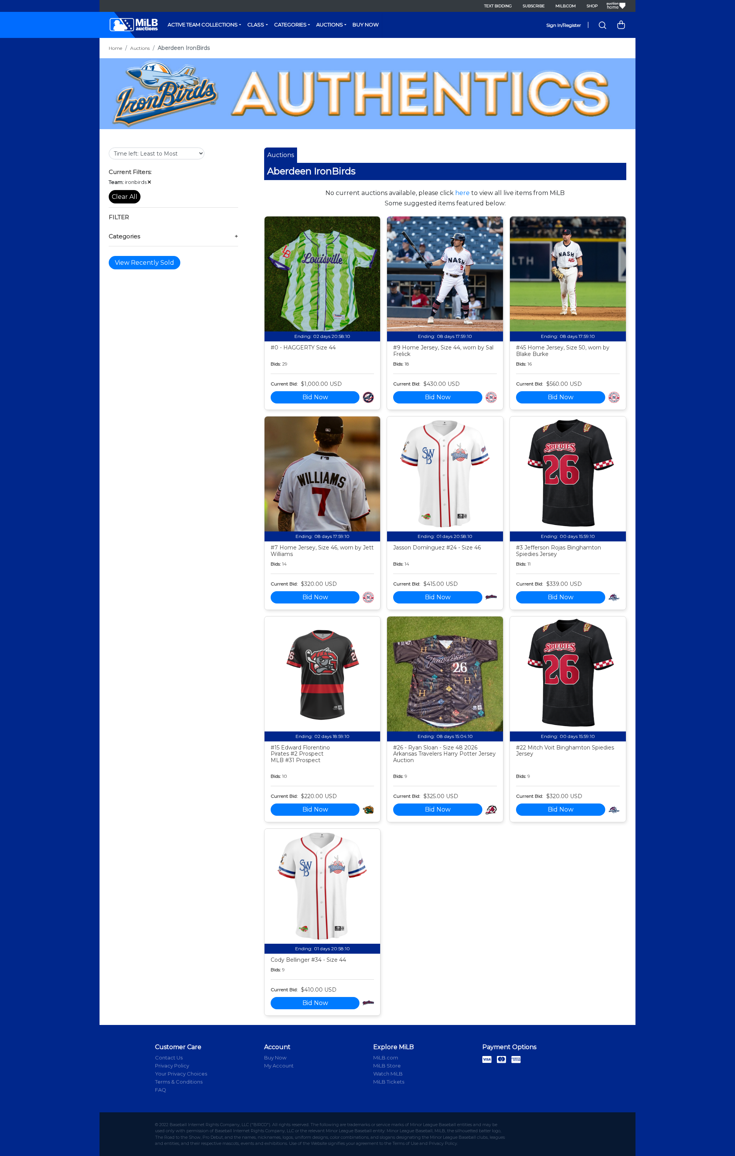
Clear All (124, 196)
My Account (279, 1066)
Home (115, 48)
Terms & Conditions (179, 1082)
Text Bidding (498, 5)
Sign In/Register (563, 25)
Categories (290, 24)
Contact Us (169, 1057)
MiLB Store (387, 1066)
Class (255, 24)
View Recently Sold (144, 262)
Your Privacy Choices (181, 1074)
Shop (592, 5)
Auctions (329, 24)
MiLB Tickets (388, 1082)
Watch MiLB (388, 1074)
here (462, 193)
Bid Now (315, 397)
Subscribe (534, 5)
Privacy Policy (172, 1066)
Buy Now (366, 24)
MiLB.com (565, 5)
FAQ (160, 1090)
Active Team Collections (203, 24)
